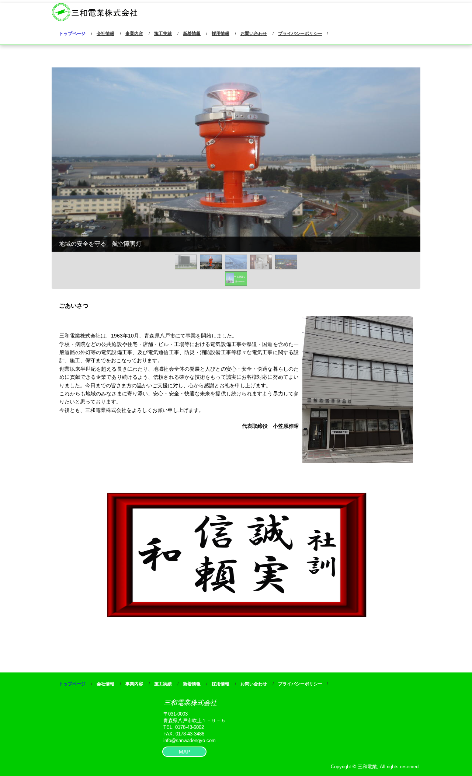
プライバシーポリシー (300, 33)
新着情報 (192, 33)
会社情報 (105, 33)
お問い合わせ (253, 33)
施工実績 (163, 33)
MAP (184, 752)
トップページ (72, 33)
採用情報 (220, 33)
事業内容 (134, 33)
